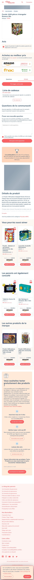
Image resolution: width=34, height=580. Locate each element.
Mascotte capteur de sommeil (10, 526)
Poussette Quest (6, 532)
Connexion (29, 2)
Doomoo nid (5, 524)
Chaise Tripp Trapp (7, 517)
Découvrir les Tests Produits (13, 406)
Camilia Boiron (6, 534)
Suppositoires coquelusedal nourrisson (13, 519)
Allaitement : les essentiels (10, 504)
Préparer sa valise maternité (10, 498)
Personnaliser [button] (8, 576)
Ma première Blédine (8, 521)
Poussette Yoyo (6, 515)
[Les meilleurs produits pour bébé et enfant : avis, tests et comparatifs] (9, 2)
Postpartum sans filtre (8, 508)
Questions (9, 79)
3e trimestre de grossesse (9, 493)
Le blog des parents (8, 486)
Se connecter (17, 100)
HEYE (8, 18)
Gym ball (4, 528)
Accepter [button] (27, 576)
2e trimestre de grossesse (9, 491)
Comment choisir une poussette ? (11, 502)
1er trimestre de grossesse (9, 489)
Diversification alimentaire (9, 506)
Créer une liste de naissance (10, 500)
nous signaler (13, 57)
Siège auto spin (6, 530)
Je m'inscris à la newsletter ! (17, 471)
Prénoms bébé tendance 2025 (11, 495)
